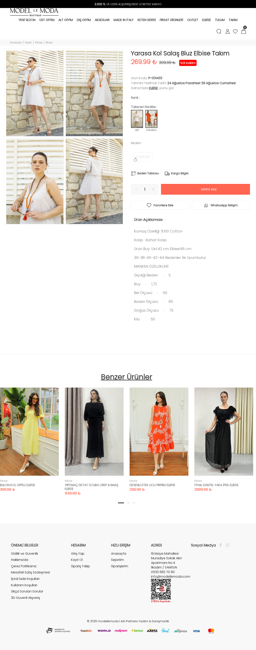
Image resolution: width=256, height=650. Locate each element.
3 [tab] (134, 502)
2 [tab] (128, 502)
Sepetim (117, 559)
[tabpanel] (94, 437)
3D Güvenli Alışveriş (25, 597)
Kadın (28, 42)
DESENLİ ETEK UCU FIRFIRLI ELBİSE (152, 485)
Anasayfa (16, 42)
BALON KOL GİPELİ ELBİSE (17, 485)
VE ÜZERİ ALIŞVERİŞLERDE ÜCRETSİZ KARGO (128, 4)
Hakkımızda (19, 559)
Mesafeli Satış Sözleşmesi (30, 572)
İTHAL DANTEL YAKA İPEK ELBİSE (216, 485)
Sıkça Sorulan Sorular (27, 591)
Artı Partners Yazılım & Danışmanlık (145, 621)
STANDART (143, 157)
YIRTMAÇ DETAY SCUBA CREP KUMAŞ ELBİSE (91, 487)
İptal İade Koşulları (25, 578)
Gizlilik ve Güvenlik (24, 553)
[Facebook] (221, 545)
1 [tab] (121, 502)
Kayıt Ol (77, 559)
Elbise (38, 42)
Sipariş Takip (80, 566)
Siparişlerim (119, 566)
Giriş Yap (77, 553)
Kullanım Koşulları (24, 585)
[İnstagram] (226, 545)
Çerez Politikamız (24, 566)
